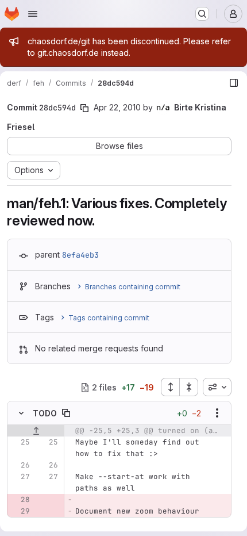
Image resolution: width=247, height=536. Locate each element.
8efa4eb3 (80, 255)
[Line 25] (20, 442)
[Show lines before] (35, 431)
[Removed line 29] (20, 511)
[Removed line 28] (20, 500)
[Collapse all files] (189, 387)
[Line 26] (20, 465)
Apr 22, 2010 (117, 107)
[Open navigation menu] (33, 14)
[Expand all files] (170, 387)
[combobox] (217, 387)
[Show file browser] (234, 83)
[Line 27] (20, 477)
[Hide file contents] (21, 413)
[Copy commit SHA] (84, 108)
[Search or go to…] (202, 14)
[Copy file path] (66, 413)
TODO (45, 413)
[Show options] (217, 413)
